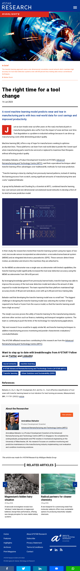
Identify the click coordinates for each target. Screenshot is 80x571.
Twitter (13, 356)
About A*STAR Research (37, 534)
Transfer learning (10, 373)
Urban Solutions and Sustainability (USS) (38, 373)
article (21, 396)
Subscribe (31, 538)
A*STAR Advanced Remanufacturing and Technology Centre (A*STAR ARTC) (34, 369)
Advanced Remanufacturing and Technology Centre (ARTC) (44, 428)
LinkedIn (27, 356)
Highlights (8, 543)
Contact (30, 551)
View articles (66, 415)
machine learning (28, 364)
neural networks (9, 364)
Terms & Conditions (35, 547)
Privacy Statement (34, 543)
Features (7, 538)
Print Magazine (10, 551)
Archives (7, 547)
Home (6, 534)
